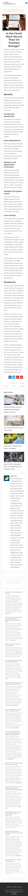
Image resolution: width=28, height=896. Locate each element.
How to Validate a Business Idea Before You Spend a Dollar (13, 710)
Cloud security (19, 59)
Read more (8, 613)
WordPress (14, 893)
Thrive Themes (14, 891)
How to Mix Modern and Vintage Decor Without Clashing (13, 661)
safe (19, 372)
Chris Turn (6, 386)
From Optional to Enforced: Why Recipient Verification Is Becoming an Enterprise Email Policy (13, 619)
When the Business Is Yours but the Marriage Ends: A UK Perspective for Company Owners (14, 788)
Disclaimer (9, 887)
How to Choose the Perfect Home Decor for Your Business (14, 763)
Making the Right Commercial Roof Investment (13, 644)
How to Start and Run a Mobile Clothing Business (13, 860)
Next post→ (18, 582)
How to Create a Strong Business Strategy (13, 592)
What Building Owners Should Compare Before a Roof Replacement (13, 813)
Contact (19, 887)
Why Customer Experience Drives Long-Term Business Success (13, 683)
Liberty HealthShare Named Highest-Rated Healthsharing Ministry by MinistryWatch (12, 733)
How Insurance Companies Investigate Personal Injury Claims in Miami (14, 833)
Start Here (14, 887)
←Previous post (9, 582)
